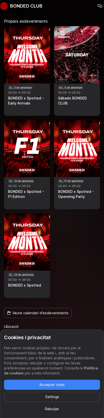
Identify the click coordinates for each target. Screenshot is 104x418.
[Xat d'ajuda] (100, 6)
